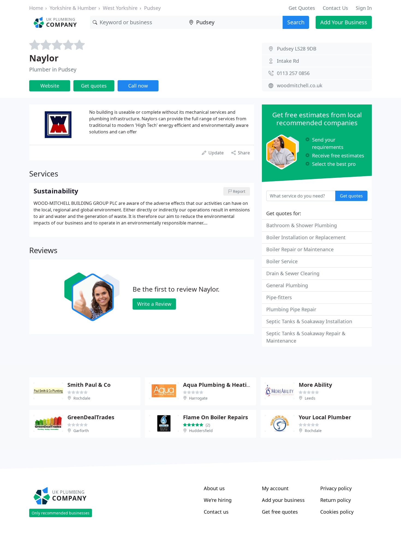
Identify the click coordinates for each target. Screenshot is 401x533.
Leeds (310, 398)
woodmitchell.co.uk (299, 85)
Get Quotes (302, 8)
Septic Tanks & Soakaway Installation (309, 321)
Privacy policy (336, 488)
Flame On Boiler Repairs (215, 417)
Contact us (216, 511)
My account (275, 488)
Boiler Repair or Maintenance (300, 249)
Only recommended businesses (60, 513)
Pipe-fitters (279, 297)
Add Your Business (343, 22)
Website (49, 85)
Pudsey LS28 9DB (296, 48)
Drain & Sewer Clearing (292, 273)
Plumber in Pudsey (52, 69)
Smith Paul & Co (88, 384)
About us (214, 488)
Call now (138, 85)
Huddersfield (201, 430)
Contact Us (335, 8)
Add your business (283, 500)
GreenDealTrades (90, 417)
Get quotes (94, 85)
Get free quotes (280, 511)
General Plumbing (287, 285)
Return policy (335, 500)
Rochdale (81, 398)
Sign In (364, 8)
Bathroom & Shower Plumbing (301, 225)
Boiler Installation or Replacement (306, 237)
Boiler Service (282, 261)
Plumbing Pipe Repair (291, 309)
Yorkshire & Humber (73, 8)
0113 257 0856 (293, 73)
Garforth (81, 430)
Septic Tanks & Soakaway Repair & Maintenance (305, 337)
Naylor (44, 58)
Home (36, 8)
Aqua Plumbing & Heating (218, 384)
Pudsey (152, 8)
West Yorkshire (120, 8)
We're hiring (218, 500)
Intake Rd (288, 61)
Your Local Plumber (325, 417)
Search (295, 22)
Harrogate (198, 398)
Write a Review (154, 304)
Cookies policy (337, 511)
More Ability (315, 384)
